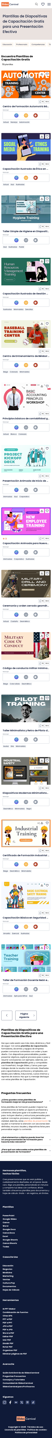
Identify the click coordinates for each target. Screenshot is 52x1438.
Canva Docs (9, 1233)
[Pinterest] (27, 1402)
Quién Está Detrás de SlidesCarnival (21, 1372)
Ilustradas (20, 184)
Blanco (14, 434)
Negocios (7, 1269)
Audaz (6, 746)
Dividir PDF (8, 1343)
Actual (6, 122)
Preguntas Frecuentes (14, 1376)
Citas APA (7, 1315)
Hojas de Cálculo (11, 1290)
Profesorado (21, 44)
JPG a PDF (8, 1326)
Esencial (15, 933)
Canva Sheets (10, 1243)
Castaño (14, 621)
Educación (7, 44)
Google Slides (10, 1219)
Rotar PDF (8, 1347)
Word (5, 1226)
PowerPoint (8, 1215)
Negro (29, 809)
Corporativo (24, 496)
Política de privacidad (26, 1432)
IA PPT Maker (9, 1309)
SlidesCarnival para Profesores (19, 1386)
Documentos (9, 1286)
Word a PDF (8, 1333)
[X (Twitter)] (22, 1402)
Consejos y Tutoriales (14, 1379)
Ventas (6, 1279)
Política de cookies (37, 1429)
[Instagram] (4, 1402)
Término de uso (35, 1427)
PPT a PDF (7, 1319)
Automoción (24, 122)
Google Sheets (10, 1239)
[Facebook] (10, 1402)
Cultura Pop (9, 1283)
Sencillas (29, 309)
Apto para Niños (20, 996)
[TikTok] (33, 1402)
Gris (12, 746)
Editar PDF (8, 1336)
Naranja (14, 122)
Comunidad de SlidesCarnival (18, 1383)
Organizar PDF (10, 1350)
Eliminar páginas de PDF (15, 1353)
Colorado (14, 372)
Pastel (21, 247)
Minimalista (18, 309)
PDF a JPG (8, 1329)
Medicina (7, 1272)
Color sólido (15, 684)
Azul (12, 184)
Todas (6, 1246)
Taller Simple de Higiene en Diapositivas (27, 231)
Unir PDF (7, 1340)
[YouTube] (16, 1402)
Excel (5, 1236)
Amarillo (6, 933)
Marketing (8, 1276)
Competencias (38, 44)
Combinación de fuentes (15, 1312)
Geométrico (25, 621)
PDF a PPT (7, 1322)
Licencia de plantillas (15, 1429)
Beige (5, 372)
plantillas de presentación (36, 1121)
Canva (6, 1222)
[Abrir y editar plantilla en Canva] (16, 115)
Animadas (7, 496)
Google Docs (9, 1229)
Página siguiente (24, 1015)
